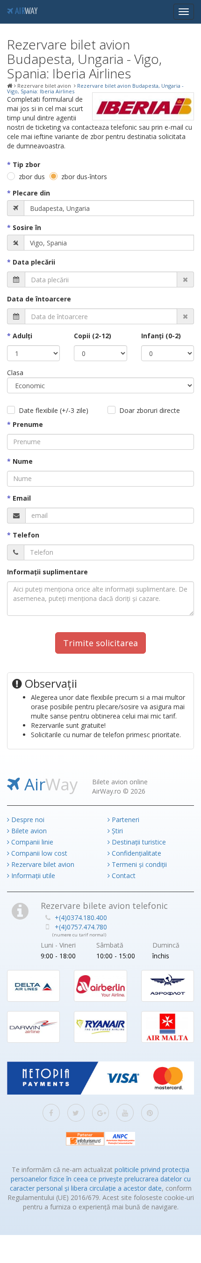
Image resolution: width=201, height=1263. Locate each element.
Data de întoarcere (39, 298)
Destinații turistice (138, 841)
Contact (123, 875)
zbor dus (32, 176)
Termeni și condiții (138, 864)
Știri (116, 830)
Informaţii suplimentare (47, 571)
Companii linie (31, 841)
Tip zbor (26, 164)
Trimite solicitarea (100, 643)
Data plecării (34, 262)
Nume (23, 461)
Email (22, 498)
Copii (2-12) (92, 335)
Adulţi (22, 335)
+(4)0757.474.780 (81, 926)
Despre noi (26, 819)
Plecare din (31, 192)
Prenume (28, 424)
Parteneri (124, 819)
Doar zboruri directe (149, 410)
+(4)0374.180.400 (81, 917)
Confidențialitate (135, 853)
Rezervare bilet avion (41, 864)
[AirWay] (10, 86)
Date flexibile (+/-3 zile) (53, 410)
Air (25, 11)
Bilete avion (28, 830)
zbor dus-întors (84, 176)
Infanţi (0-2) (161, 335)
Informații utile (32, 875)
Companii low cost (38, 853)
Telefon (26, 534)
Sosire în (27, 227)
